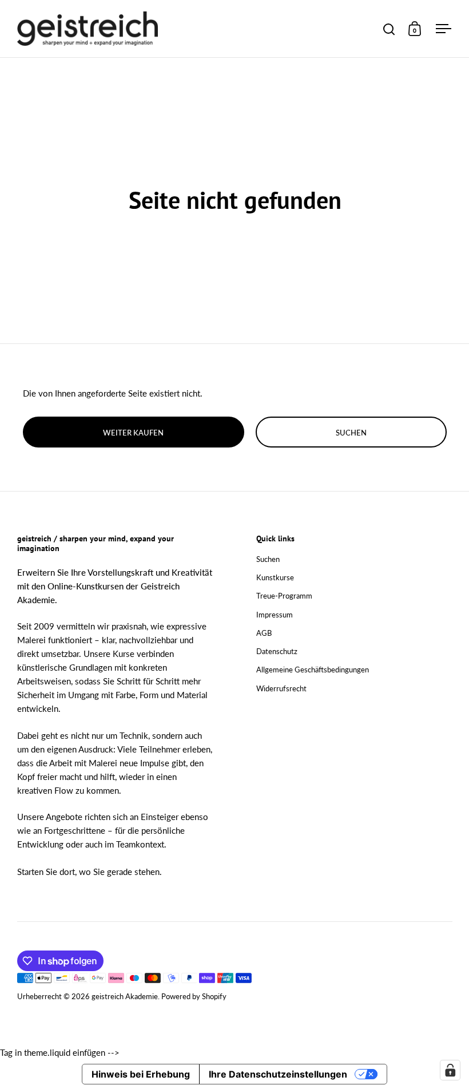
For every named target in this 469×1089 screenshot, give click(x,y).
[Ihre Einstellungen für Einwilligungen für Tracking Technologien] (450, 1070)
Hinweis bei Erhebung (141, 1074)
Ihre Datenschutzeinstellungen (278, 1074)
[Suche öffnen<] (389, 29)
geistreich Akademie (125, 996)
